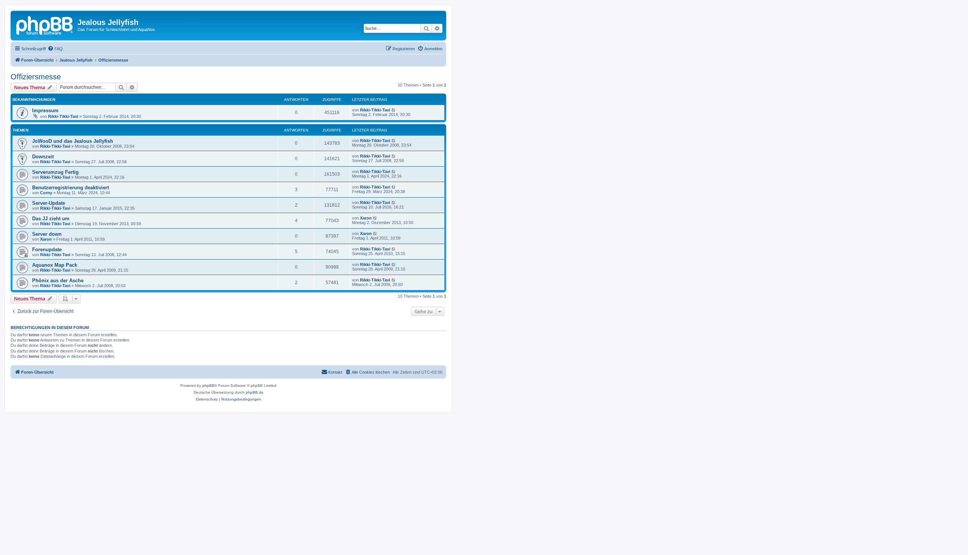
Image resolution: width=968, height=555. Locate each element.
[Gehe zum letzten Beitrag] (393, 110)
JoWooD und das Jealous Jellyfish (72, 141)
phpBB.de (255, 392)
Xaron (366, 218)
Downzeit (43, 156)
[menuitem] (55, 48)
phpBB (208, 385)
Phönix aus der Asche (58, 280)
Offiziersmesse (36, 77)
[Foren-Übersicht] (45, 24)
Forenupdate (47, 249)
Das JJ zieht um (51, 218)
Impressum (45, 110)
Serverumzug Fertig (55, 172)
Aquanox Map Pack (54, 265)
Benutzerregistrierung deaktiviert (70, 187)
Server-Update (48, 203)
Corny (46, 192)
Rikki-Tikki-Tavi (63, 116)
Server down (47, 234)
